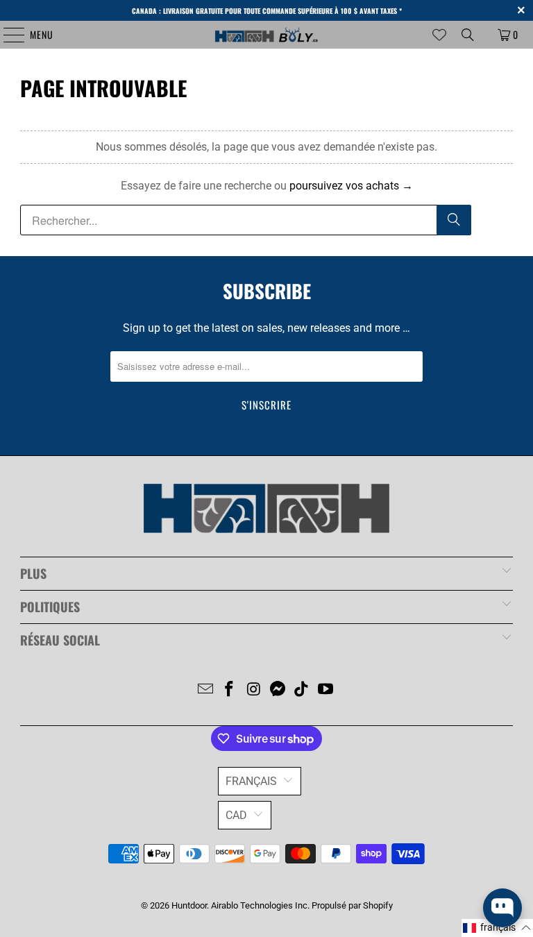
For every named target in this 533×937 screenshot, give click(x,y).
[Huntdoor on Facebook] (229, 690)
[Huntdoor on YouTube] (326, 690)
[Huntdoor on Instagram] (254, 690)
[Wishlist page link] (439, 35)
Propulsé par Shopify (352, 905)
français (251, 781)
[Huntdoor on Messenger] (278, 690)
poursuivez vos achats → (351, 185)
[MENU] (6, 35)
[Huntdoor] (266, 35)
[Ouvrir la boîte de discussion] (502, 907)
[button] (497, 928)
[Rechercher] (454, 220)
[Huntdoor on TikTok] (301, 690)
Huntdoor (189, 905)
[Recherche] (468, 35)
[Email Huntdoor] (205, 690)
